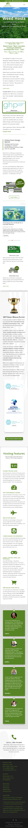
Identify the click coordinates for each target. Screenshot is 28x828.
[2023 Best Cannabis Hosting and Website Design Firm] (14, 112)
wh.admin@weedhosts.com (9, 770)
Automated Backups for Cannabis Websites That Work (13, 223)
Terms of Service (9, 826)
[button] (24, 204)
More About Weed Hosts (14, 439)
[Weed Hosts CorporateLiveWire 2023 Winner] (14, 413)
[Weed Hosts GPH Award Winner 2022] (14, 389)
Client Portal (6, 786)
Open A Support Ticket (8, 778)
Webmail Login (6, 789)
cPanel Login (6, 787)
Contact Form (7, 131)
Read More (6, 235)
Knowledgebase (7, 779)
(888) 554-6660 (10, 768)
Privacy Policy (19, 826)
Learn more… (6, 88)
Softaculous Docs (7, 791)
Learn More (14, 197)
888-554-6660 (6, 776)
